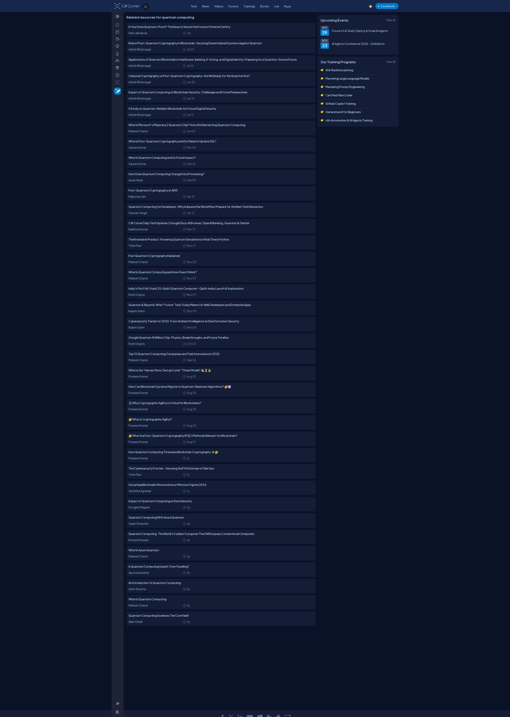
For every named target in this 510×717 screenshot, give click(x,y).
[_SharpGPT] (118, 82)
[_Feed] (118, 24)
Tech (194, 6)
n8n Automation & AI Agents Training (349, 120)
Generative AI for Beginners (343, 112)
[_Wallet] (118, 39)
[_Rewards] (118, 75)
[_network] (118, 60)
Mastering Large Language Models (347, 78)
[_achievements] (118, 53)
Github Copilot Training (341, 103)
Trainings (249, 6)
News (205, 6)
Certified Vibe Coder (339, 95)
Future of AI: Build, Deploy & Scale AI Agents (360, 31)
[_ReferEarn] (118, 67)
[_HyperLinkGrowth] (116, 91)
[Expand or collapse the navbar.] (117, 16)
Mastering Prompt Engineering (345, 87)
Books (264, 6)
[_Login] (118, 712)
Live (276, 6)
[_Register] (118, 703)
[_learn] (118, 46)
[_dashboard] (118, 31)
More (287, 6)
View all (390, 20)
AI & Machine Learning (339, 70)
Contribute (387, 6)
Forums (233, 6)
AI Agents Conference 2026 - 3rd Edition (358, 43)
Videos (218, 6)
